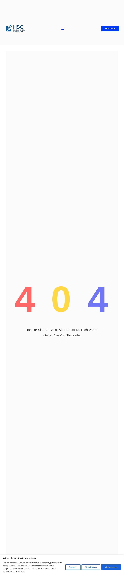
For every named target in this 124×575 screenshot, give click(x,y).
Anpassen (73, 567)
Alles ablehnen (91, 567)
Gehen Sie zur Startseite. (62, 335)
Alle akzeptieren (111, 567)
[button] (63, 28)
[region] (62, 565)
